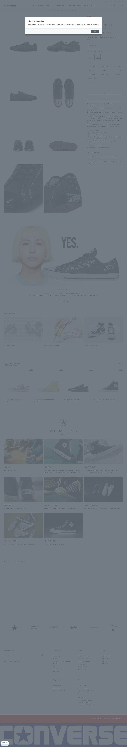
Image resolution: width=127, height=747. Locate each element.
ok (95, 31)
